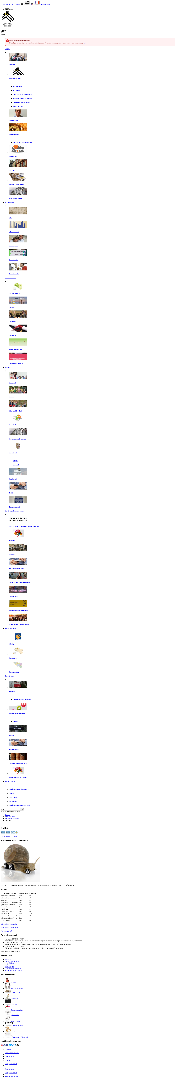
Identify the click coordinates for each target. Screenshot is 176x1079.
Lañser (3, 4)
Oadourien (12, 321)
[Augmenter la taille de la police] (4, 833)
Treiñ (11, 493)
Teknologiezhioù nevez (17, 568)
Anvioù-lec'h (13, 260)
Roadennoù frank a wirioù (18, 777)
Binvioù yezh (10, 816)
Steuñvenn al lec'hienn (12, 1053)
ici (84, 43)
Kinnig (11, 644)
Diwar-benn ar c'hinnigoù (9, 927)
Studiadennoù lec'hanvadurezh (19, 805)
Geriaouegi (12, 801)
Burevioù (12, 170)
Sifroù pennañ (14, 232)
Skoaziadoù (13, 453)
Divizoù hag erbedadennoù (22, 142)
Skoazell (16, 465)
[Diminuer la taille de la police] (2, 833)
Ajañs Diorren (18, 106)
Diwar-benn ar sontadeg (9, 924)
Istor (10, 218)
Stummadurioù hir (15, 349)
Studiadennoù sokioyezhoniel (19, 789)
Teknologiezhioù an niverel (22, 98)
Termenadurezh (14, 507)
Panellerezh (13, 479)
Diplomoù (12, 335)
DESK (15, 461)
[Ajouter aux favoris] (16, 833)
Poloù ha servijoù (15, 78)
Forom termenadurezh (17, 713)
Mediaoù (12, 540)
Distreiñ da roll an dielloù (9, 836)
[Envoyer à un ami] (14, 833)
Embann (12, 554)
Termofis (12, 691)
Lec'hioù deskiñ (14, 293)
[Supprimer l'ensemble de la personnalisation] (9, 833)
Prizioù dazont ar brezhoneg (19, 624)
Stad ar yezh (13, 246)
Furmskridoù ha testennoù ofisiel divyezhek (24, 526)
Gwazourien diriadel (16, 363)
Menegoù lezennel (11, 1064)
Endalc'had (9, 4)
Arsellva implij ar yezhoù (21, 102)
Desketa (11, 307)
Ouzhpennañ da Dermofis (22, 699)
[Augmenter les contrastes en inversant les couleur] (7, 833)
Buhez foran (13, 797)
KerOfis (11, 735)
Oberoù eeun (13, 596)
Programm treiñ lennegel (17, 439)
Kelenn (11, 397)
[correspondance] (26, 4)
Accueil (7, 815)
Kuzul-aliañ (13, 156)
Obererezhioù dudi (15, 411)
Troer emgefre (14, 749)
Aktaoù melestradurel (16, 184)
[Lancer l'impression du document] (12, 833)
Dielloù (15, 721)
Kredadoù (8, 1060)
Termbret (16, 90)
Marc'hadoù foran (15, 198)
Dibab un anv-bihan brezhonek (20, 582)
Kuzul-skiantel (14, 134)
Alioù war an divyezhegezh (18, 610)
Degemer (8, 1049)
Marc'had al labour (15, 425)
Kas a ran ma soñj (6, 931)
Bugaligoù (12, 383)
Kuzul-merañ (13, 120)
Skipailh (12, 64)
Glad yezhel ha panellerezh (22, 94)
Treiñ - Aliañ (17, 86)
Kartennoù (12, 658)
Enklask (17, 4)
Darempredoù (45, 4)
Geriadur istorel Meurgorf (18, 763)
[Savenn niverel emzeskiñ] (18, 303)
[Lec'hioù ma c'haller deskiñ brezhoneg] (18, 289)
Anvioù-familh (14, 274)
